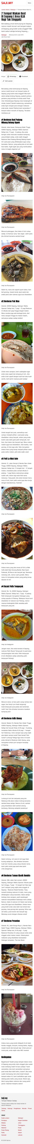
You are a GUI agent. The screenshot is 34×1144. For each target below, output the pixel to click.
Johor (19, 1123)
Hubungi (9, 1108)
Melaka (3, 1123)
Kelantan (3, 1127)
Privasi (30, 1108)
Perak (19, 1127)
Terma (3, 1110)
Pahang (3, 1125)
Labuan (20, 1135)
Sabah (20, 1132)
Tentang (3, 1108)
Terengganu (21, 1125)
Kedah (20, 1130)
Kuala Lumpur (5, 1118)
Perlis (2, 1132)
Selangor (13, 9)
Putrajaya (4, 1120)
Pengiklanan (17, 1108)
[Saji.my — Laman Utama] (7, 3)
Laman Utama (5, 9)
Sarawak (3, 1135)
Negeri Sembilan (22, 1120)
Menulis (24, 1108)
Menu (29, 3)
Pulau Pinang (5, 1130)
